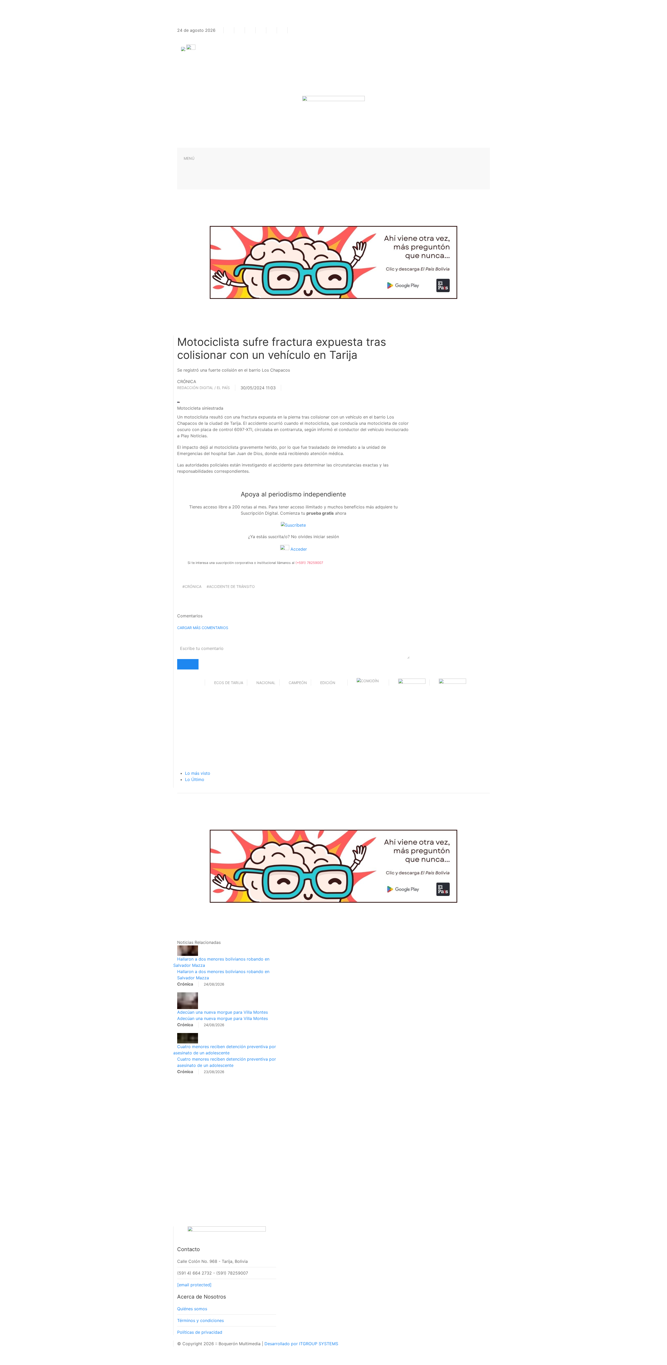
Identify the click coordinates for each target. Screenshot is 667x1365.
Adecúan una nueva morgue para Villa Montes (222, 1012)
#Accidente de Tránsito (231, 586)
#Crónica (191, 586)
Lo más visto (197, 773)
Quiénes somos (192, 1308)
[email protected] (194, 1284)
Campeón (298, 682)
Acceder (298, 549)
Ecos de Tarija (228, 682)
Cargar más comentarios (202, 627)
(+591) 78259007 (309, 563)
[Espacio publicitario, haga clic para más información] (333, 262)
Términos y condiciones (200, 1320)
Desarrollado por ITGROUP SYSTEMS (301, 1343)
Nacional (265, 682)
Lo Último (194, 779)
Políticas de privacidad (199, 1332)
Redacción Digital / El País (203, 387)
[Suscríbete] (293, 524)
